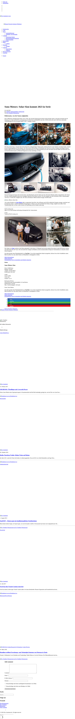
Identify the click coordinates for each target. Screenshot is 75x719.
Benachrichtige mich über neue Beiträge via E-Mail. (18, 686)
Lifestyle (5, 47)
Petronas (10, 595)
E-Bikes (8, 43)
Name (6, 675)
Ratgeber (5, 45)
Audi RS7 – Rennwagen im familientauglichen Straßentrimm (18, 521)
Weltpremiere (15, 308)
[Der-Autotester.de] (37, 18)
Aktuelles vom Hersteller (11, 34)
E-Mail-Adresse (9, 678)
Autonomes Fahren (10, 37)
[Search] (7, 694)
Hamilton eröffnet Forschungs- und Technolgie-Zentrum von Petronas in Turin (23, 652)
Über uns (5, 1)
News (4, 31)
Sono (13, 248)
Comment (7, 672)
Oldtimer (8, 50)
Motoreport (2, 706)
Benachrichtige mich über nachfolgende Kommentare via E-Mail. (21, 683)
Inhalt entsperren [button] (8, 258)
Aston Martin (3, 332)
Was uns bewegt (6, 51)
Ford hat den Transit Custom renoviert (11, 586)
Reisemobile (6, 41)
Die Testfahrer (3, 704)
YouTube (5, 52)
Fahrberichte (6, 29)
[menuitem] (39, 1)
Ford (4, 530)
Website (6, 680)
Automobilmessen (10, 33)
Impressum (2, 710)
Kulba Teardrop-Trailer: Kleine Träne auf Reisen (15, 455)
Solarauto (6, 308)
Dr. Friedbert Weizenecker (13, 113)
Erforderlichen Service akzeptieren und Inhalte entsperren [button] (18, 260)
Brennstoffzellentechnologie (12, 38)
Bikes (4, 42)
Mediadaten (5, 3)
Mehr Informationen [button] (9, 257)
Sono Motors (19, 202)
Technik (8, 46)
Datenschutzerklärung (11, 710)
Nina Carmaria (3, 707)
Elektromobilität (9, 39)
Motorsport (2, 595)
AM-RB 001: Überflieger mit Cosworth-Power (14, 389)
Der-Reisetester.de (4, 703)
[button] (21, 134)
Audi (7, 464)
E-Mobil (5, 35)
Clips (4, 30)
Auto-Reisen (9, 49)
